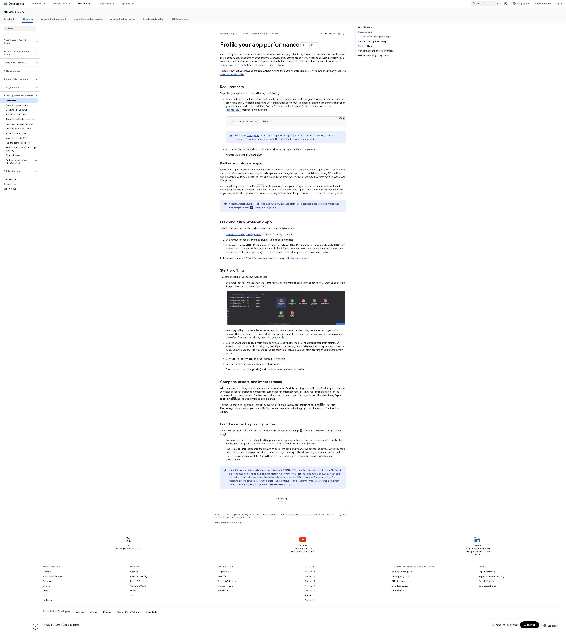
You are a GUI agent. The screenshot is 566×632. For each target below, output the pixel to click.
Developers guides (400, 576)
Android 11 (310, 600)
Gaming (134, 571)
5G (131, 595)
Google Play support (488, 581)
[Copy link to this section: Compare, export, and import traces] (285, 382)
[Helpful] (339, 34)
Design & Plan (60, 3)
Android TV (222, 590)
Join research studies (488, 586)
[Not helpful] (344, 34)
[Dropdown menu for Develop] (91, 3)
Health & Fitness (137, 581)
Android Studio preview (122, 19)
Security (47, 581)
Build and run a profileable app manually (288, 258)
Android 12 (310, 595)
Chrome (93, 612)
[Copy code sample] (344, 118)
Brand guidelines (71, 625)
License (56, 625)
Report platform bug (488, 571)
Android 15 (310, 581)
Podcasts (47, 600)
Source (46, 586)
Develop (82, 3)
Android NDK (398, 590)
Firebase (107, 612)
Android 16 (310, 576)
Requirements (233, 252)
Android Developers (228, 34)
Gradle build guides (153, 19)
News (45, 590)
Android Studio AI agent (53, 19)
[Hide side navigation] (35, 627)
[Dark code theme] (340, 118)
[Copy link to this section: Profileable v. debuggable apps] (265, 163)
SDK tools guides (180, 19)
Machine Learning (138, 576)
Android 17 (310, 571)
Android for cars (225, 586)
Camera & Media (138, 586)
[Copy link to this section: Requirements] (247, 87)
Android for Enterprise (53, 576)
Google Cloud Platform (128, 612)
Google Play (104, 3)
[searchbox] (20, 28)
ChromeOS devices (226, 581)
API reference (398, 581)
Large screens (224, 571)
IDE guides (27, 19)
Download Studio (400, 586)
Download (9, 19)
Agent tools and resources (88, 19)
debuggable (253, 135)
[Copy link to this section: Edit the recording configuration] (278, 424)
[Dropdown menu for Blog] (134, 3)
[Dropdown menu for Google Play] (115, 3)
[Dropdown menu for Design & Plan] (71, 3)
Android (47, 571)
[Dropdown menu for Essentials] (46, 3)
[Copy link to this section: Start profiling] (247, 271)
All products (151, 612)
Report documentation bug (491, 576)
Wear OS (221, 576)
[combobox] (486, 3)
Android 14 (310, 586)
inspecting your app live (273, 337)
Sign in (558, 3)
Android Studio (543, 3)
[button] (17, 42)
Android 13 (310, 590)
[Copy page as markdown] (312, 45)
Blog (128, 3)
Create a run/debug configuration (243, 234)
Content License (295, 514)
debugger (225, 189)
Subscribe (530, 624)
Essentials (36, 3)
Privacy (133, 590)
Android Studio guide (402, 571)
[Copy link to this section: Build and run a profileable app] (275, 222)
